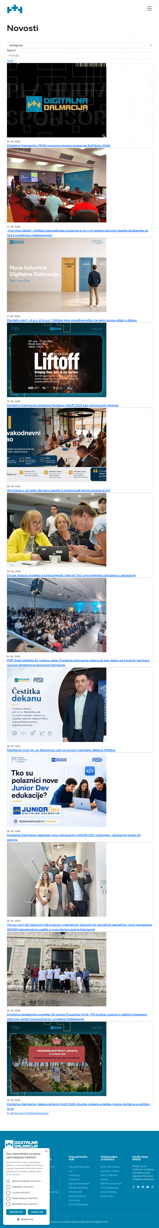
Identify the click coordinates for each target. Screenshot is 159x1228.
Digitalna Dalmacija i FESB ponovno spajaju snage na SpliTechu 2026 (58, 145)
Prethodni (18, 1113)
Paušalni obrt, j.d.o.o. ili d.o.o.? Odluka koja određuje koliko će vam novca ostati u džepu (72, 320)
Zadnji (44, 1113)
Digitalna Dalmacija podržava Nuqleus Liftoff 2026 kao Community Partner (63, 405)
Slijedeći (35, 1113)
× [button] (46, 1151)
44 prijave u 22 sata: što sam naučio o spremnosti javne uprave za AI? (58, 490)
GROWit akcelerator (79, 1187)
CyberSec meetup (109, 1171)
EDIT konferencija (109, 1187)
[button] (26, 1219)
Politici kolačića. (13, 1174)
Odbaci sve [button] (37, 1212)
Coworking (74, 1175)
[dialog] (26, 1186)
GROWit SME (75, 1192)
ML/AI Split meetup (110, 1166)
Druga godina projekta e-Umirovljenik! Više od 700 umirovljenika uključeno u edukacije (71, 575)
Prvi (9, 1113)
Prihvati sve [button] (16, 1212)
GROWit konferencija (110, 1183)
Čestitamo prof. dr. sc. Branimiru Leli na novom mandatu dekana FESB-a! (61, 750)
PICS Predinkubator (79, 1204)
